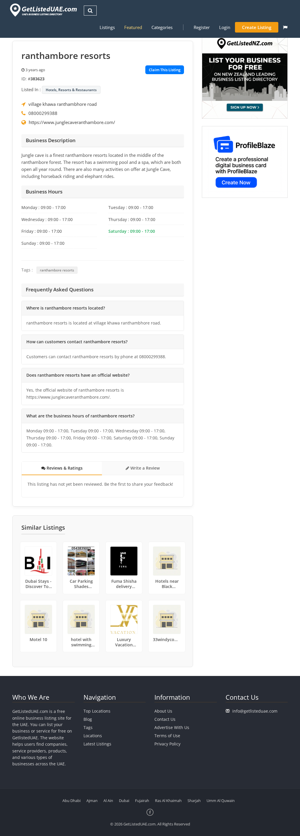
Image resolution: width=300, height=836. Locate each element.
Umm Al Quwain (221, 800)
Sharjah (194, 800)
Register (202, 27)
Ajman (92, 800)
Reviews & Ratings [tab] (64, 468)
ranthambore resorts (57, 270)
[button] (285, 27)
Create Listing (256, 27)
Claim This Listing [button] (164, 69)
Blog (87, 719)
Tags (88, 727)
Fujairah (142, 800)
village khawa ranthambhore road (62, 104)
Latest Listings (97, 744)
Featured (133, 27)
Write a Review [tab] (144, 468)
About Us (163, 711)
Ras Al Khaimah (168, 800)
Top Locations (96, 711)
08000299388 (42, 113)
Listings (107, 27)
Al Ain (108, 800)
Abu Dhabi (71, 800)
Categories (162, 27)
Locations (92, 735)
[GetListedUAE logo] (43, 10)
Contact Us (164, 719)
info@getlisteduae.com (254, 711)
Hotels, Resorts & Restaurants (71, 89)
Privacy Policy (167, 744)
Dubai (124, 800)
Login (224, 27)
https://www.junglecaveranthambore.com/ (72, 122)
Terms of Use (167, 735)
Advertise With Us (171, 727)
